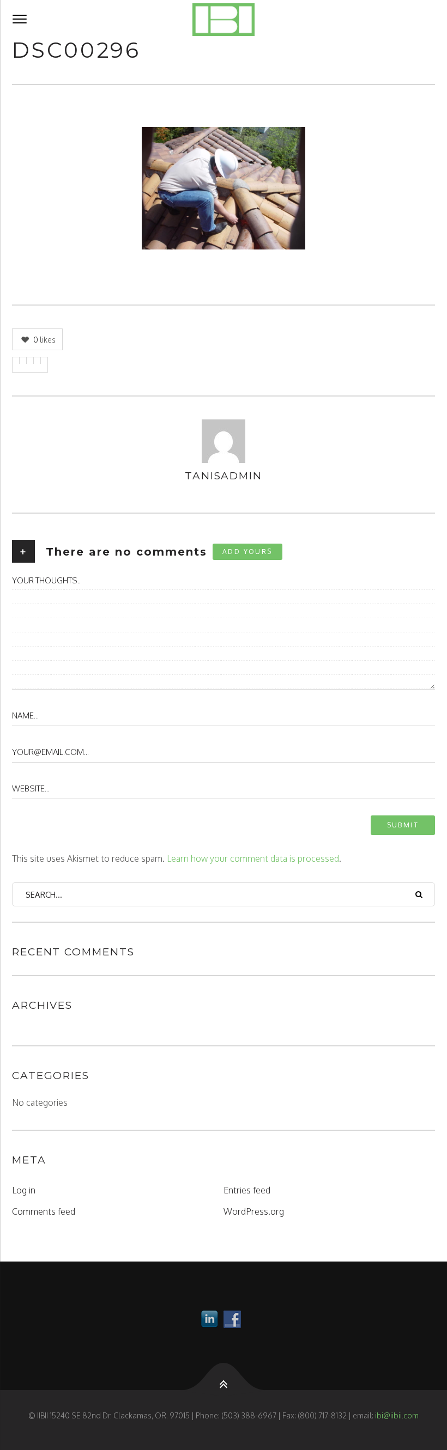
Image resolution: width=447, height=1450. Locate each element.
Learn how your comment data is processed (253, 858)
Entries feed (247, 1190)
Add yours (247, 551)
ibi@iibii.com (397, 1415)
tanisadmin (223, 476)
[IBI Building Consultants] (223, 19)
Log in (23, 1190)
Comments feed (43, 1211)
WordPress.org (254, 1211)
